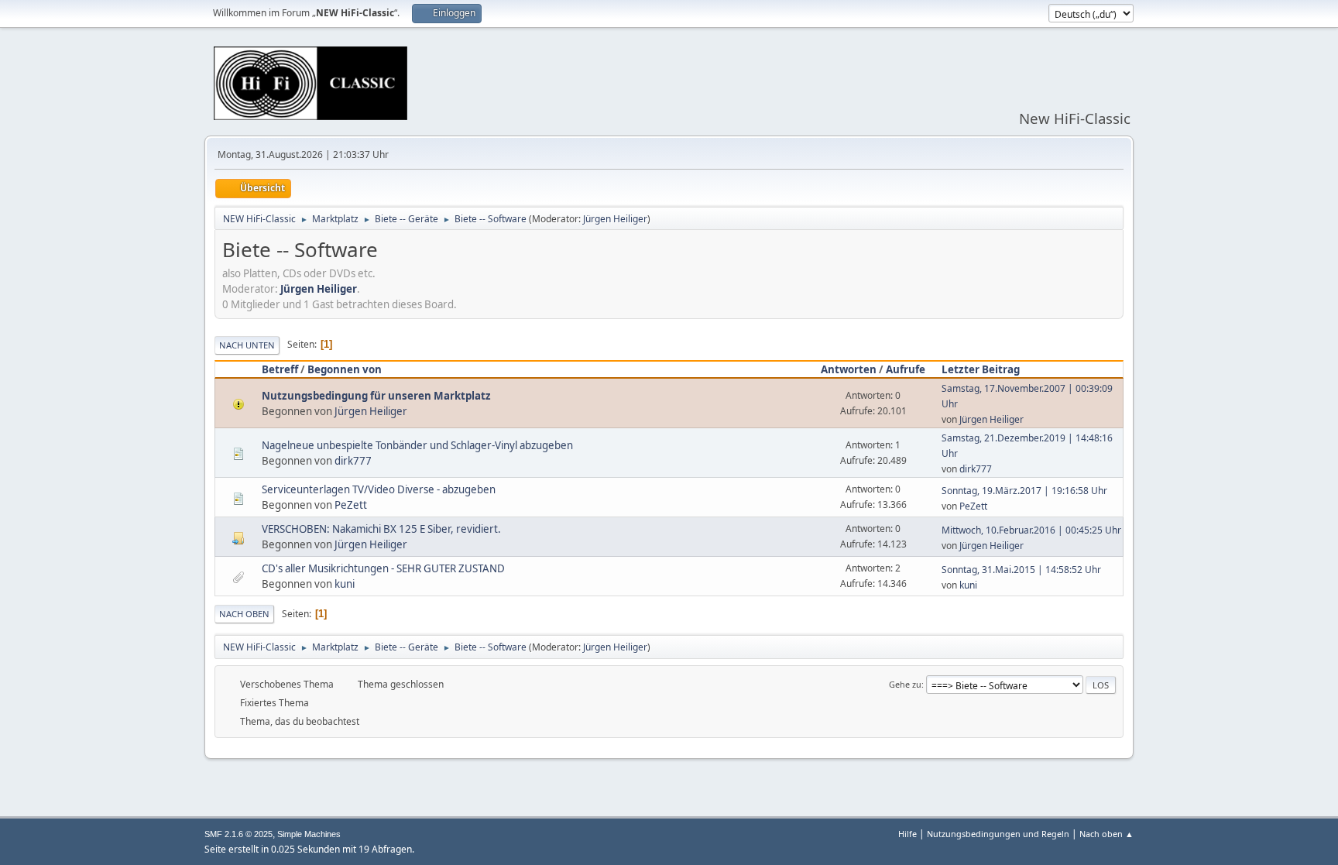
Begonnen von (344, 369)
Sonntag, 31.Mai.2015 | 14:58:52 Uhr (1021, 569)
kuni (344, 584)
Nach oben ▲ (1106, 833)
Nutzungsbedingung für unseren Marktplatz (376, 396)
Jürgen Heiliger (615, 218)
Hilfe (907, 833)
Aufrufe (905, 369)
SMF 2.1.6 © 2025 (238, 834)
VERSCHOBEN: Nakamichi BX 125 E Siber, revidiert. (381, 529)
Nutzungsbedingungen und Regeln (998, 833)
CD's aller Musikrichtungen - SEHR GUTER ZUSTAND (383, 568)
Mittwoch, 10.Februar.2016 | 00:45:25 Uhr (1031, 530)
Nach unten (247, 345)
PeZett (350, 505)
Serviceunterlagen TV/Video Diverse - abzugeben (379, 489)
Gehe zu (905, 684)
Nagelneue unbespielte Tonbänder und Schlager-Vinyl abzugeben (417, 445)
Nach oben (244, 614)
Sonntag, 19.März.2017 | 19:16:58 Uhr (1024, 490)
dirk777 (353, 461)
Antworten (849, 369)
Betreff (280, 369)
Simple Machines (309, 834)
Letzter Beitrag (981, 369)
